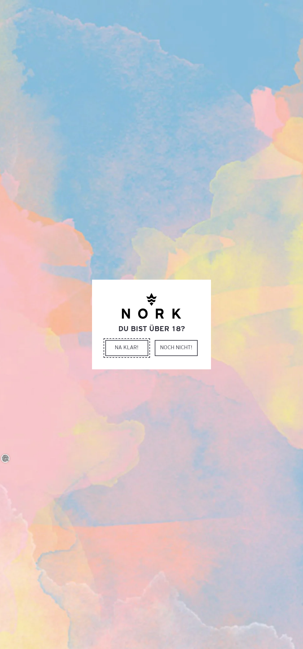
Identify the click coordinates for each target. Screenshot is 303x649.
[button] (126, 348)
